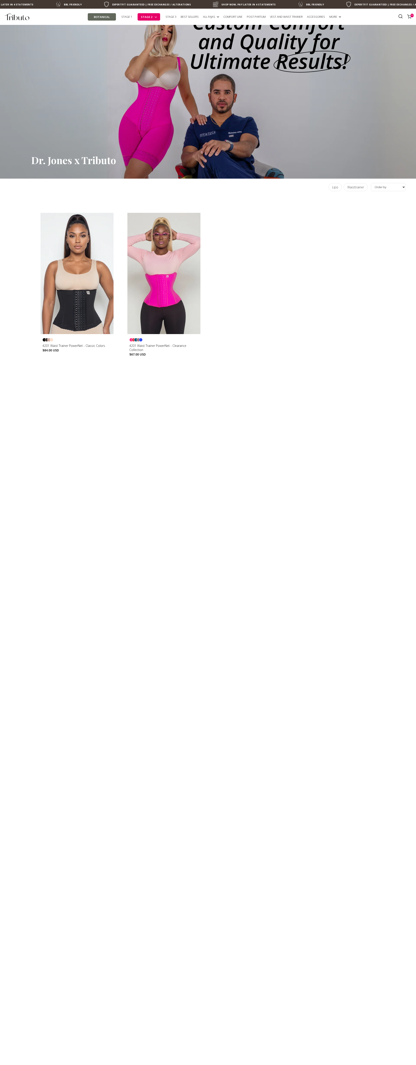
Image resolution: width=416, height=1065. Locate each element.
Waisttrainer (355, 187)
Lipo (335, 187)
